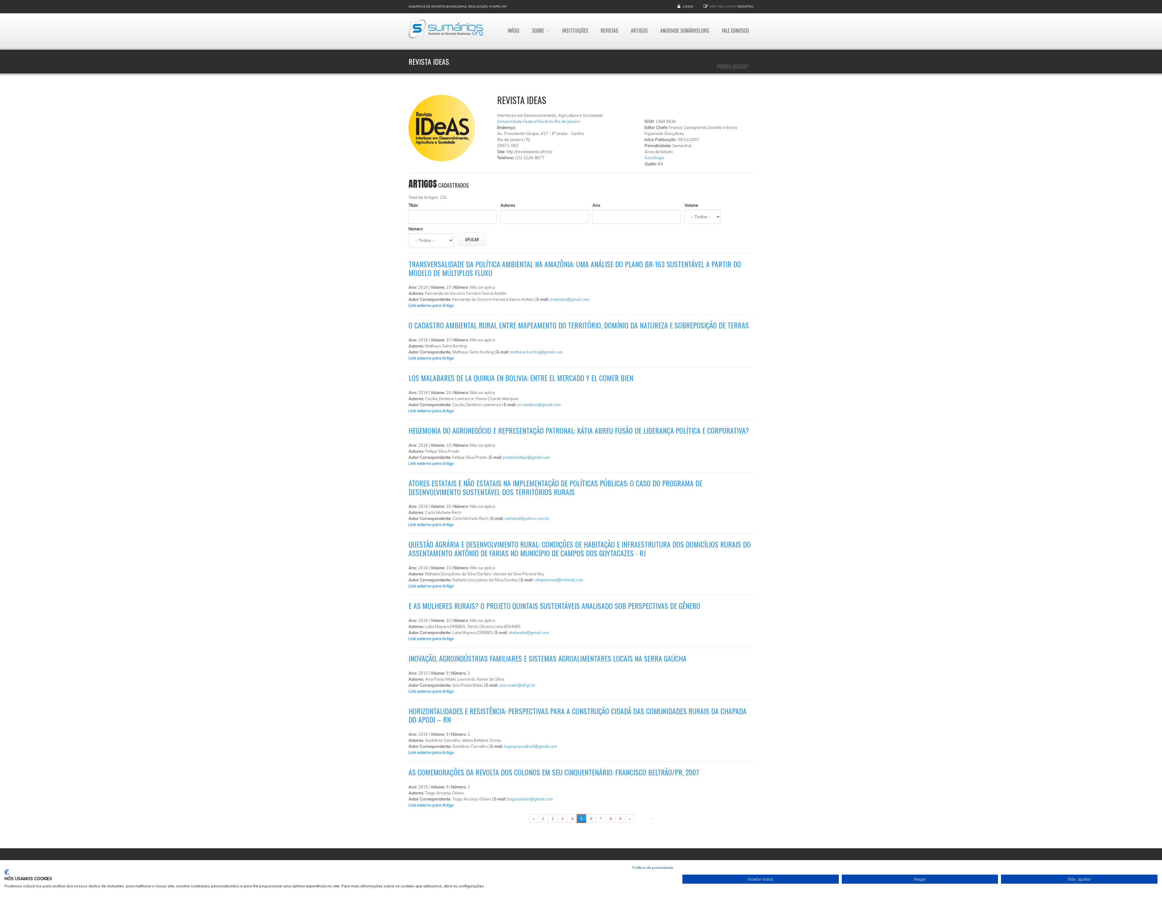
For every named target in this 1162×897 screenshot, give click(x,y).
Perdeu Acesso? (733, 66)
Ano (596, 205)
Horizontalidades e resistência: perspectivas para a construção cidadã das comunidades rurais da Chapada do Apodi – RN (578, 715)
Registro (745, 6)
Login (688, 6)
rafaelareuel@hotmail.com (558, 579)
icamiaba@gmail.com (569, 299)
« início (519, 818)
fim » (642, 818)
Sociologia (654, 157)
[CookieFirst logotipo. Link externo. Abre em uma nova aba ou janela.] (7, 872)
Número (416, 228)
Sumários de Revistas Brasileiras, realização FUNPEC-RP (458, 6)
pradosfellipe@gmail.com (526, 457)
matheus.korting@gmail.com (536, 352)
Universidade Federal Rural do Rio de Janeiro (538, 121)
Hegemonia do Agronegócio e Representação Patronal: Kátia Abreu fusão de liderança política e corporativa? (579, 430)
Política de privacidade (652, 867)
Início (513, 30)
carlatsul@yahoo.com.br (527, 518)
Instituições (575, 30)
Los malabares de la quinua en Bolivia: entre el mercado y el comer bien (521, 377)
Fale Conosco (735, 30)
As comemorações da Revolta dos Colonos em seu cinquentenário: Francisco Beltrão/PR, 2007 (554, 772)
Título (413, 205)
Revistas (609, 30)
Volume (691, 205)
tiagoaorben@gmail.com (530, 799)
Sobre (538, 30)
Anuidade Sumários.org (684, 30)
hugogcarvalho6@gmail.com (530, 746)
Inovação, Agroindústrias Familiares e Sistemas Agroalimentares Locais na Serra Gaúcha (548, 658)
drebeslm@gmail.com (529, 632)
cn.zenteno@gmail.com (539, 404)
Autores (508, 205)
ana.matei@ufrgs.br (517, 685)
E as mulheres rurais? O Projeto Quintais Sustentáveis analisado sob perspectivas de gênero (554, 605)
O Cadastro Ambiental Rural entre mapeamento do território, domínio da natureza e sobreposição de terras (579, 325)
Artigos (639, 30)
